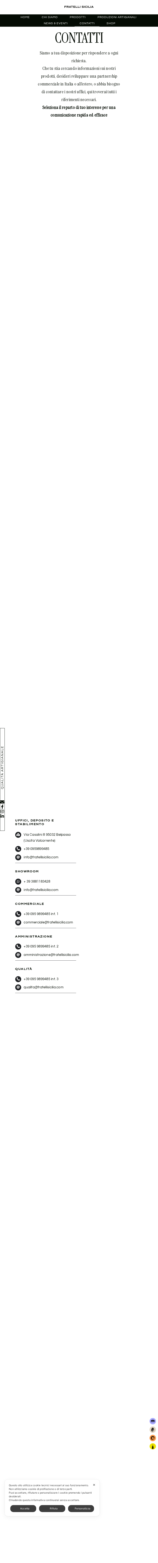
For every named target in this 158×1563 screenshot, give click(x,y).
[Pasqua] (153, 1428)
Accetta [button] (25, 1508)
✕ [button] (94, 1485)
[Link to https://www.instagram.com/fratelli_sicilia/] (2, 811)
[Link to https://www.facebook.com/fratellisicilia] (2, 807)
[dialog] (52, 1497)
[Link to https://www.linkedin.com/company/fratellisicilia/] (2, 816)
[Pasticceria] (153, 1436)
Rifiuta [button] (54, 1508)
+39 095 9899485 (37, 914)
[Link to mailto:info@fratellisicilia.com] (2, 802)
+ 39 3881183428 (37, 881)
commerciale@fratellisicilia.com (48, 922)
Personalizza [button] (82, 1508)
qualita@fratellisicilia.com (43, 987)
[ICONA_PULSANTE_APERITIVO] (153, 1445)
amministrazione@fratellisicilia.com (51, 955)
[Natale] (153, 1419)
